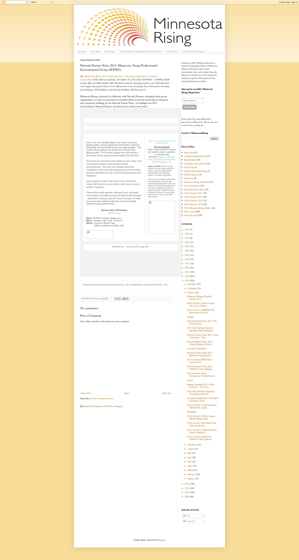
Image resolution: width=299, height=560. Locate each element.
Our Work (95, 51)
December (192, 283)
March (190, 470)
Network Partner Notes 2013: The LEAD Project (202, 322)
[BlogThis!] (118, 298)
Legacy (190, 380)
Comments (190, 521)
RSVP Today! (114, 213)
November (192, 288)
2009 (187, 496)
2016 (187, 267)
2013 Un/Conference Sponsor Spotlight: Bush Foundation (200, 329)
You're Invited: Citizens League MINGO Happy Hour (201, 417)
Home (126, 393)
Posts (187, 515)
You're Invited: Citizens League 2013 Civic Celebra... (201, 304)
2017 (187, 263)
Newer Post (86, 393)
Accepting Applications (194, 156)
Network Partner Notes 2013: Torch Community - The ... (202, 336)
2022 (187, 242)
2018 (187, 259)
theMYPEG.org (118, 247)
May (189, 461)
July (189, 452)
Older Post (166, 393)
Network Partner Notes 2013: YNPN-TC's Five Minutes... (200, 367)
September (192, 444)
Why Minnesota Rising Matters (197, 207)
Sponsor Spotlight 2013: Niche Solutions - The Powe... (200, 386)
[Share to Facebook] (124, 298)
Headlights (191, 411)
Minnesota (188, 178)
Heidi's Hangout (191, 174)
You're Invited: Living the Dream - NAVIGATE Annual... (202, 406)
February (191, 474)
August (190, 448)
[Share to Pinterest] (127, 298)
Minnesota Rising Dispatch (196, 181)
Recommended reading (194, 189)
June (189, 457)
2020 (187, 250)
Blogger (161, 539)
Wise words (189, 211)
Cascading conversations (195, 163)
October (191, 292)
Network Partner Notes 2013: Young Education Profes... (200, 343)
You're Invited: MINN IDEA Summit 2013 (199, 361)
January (191, 478)
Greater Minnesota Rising (193, 51)
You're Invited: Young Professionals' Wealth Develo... (202, 374)
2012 (187, 483)
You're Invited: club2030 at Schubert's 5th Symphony (199, 438)
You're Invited (190, 215)
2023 (187, 237)
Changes (190, 316)
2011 (187, 488)
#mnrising (188, 152)
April (190, 465)
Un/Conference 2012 (193, 196)
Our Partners (172, 51)
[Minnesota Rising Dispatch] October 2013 (199, 297)
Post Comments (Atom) (102, 398)
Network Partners (192, 185)
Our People (110, 51)
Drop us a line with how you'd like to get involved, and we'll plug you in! (161, 159)
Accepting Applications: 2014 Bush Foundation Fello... (202, 399)
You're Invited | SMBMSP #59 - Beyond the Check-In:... (201, 311)
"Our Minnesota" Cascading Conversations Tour (140, 51)
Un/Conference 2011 (193, 193)
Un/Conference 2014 (193, 204)
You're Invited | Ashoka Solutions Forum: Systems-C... (202, 431)
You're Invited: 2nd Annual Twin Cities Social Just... (201, 424)
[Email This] (115, 298)
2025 (187, 229)
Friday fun (189, 167)
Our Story (82, 51)
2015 (187, 271)
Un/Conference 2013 (193, 200)
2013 (187, 280)
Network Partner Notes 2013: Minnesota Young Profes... (200, 354)
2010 (187, 492)
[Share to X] (121, 298)
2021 (187, 246)
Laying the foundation (196, 348)
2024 (187, 233)
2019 (187, 254)
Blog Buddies (190, 159)
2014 (187, 276)
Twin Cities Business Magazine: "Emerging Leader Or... (201, 392)
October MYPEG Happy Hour (137, 247)
